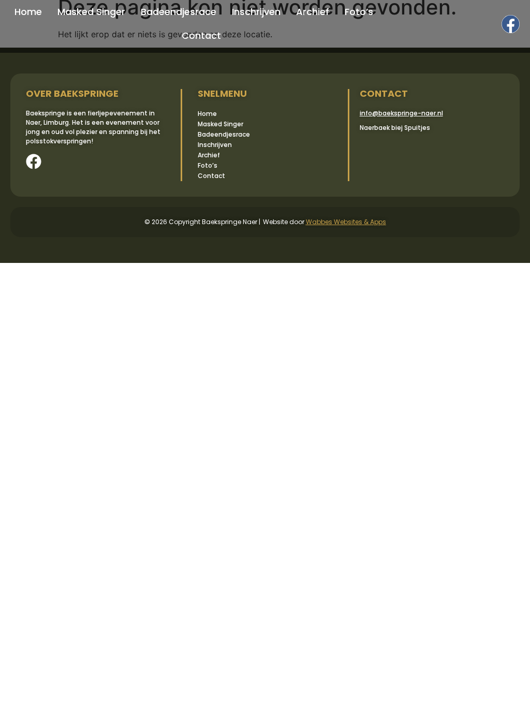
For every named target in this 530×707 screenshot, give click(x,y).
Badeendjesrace (178, 11)
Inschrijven (256, 11)
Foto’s (359, 11)
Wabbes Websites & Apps (346, 221)
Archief (312, 11)
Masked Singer (91, 11)
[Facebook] (511, 24)
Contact (201, 35)
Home (28, 11)
